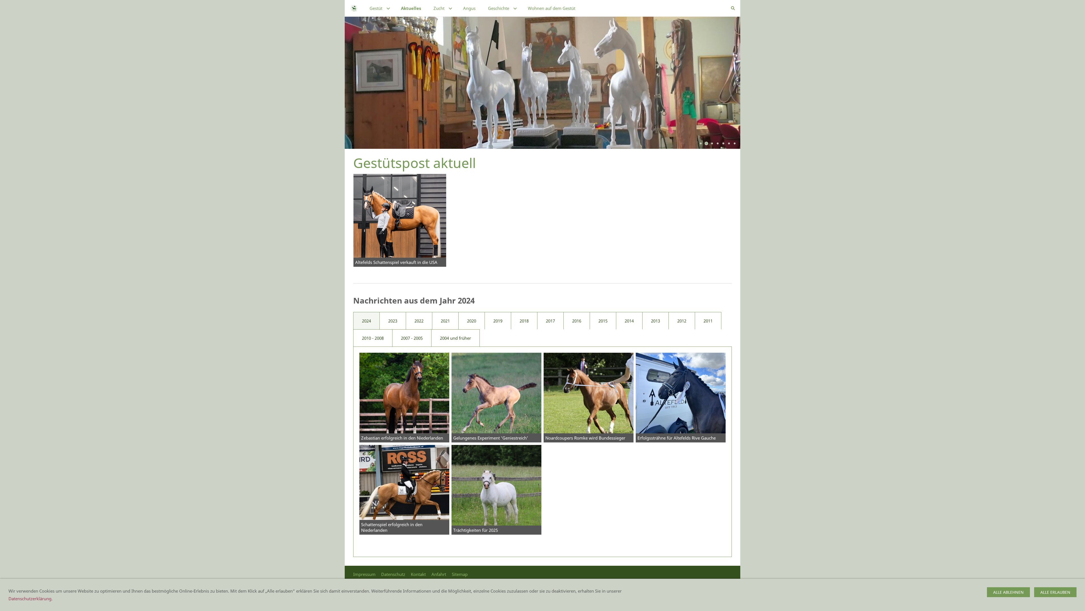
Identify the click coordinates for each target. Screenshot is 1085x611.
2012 (681, 321)
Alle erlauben (1055, 592)
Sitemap (460, 574)
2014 (629, 321)
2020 (471, 321)
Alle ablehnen (1008, 592)
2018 (524, 321)
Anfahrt (438, 574)
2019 (497, 321)
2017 (550, 321)
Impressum (364, 574)
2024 (366, 321)
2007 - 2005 (412, 338)
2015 (602, 321)
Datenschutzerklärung (29, 598)
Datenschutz (393, 574)
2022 (419, 321)
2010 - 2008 (373, 338)
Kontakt (418, 574)
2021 (445, 321)
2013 (655, 321)
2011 (708, 321)
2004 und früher (455, 338)
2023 (392, 321)
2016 (576, 321)
